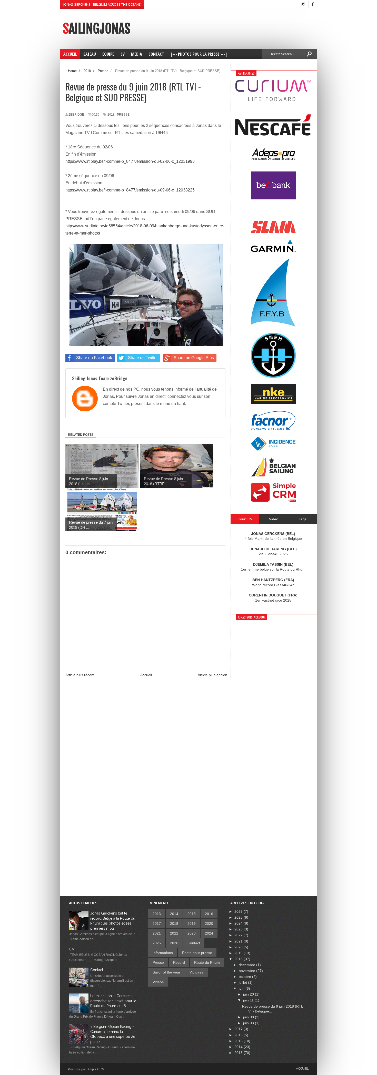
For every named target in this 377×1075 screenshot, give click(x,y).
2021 (157, 933)
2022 (174, 933)
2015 (191, 914)
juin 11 (249, 1000)
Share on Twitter (143, 358)
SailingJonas (96, 29)
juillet (243, 982)
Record (179, 962)
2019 (191, 923)
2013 (157, 914)
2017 (157, 923)
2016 (209, 914)
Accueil (146, 675)
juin (242, 988)
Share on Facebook (94, 358)
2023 (191, 933)
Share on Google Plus (194, 358)
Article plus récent (79, 675)
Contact (96, 970)
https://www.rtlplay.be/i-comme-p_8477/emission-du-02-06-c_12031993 (130, 161)
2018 (111, 114)
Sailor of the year (166, 972)
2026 (174, 943)
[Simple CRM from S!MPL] (273, 500)
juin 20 (249, 994)
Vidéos (158, 982)
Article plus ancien (212, 675)
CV (71, 949)
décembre (247, 965)
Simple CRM (95, 1069)
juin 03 (249, 1023)
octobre (245, 977)
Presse (123, 114)
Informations (163, 953)
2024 (209, 933)
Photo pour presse (197, 953)
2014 (174, 914)
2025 (157, 943)
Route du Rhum (207, 962)
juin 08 (249, 1017)
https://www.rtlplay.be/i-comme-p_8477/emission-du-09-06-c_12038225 (130, 190)
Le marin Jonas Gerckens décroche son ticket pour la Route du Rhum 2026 (113, 1001)
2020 (209, 923)
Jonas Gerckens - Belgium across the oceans (102, 4)
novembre (247, 971)
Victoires (196, 972)
